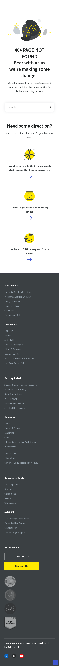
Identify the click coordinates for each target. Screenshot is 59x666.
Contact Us (21, 566)
